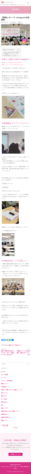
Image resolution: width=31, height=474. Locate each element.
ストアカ (3, 377)
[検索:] (15, 363)
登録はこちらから (16, 454)
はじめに (3, 371)
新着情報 (26, 466)
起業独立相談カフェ (6, 417)
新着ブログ (20, 22)
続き (2, 405)
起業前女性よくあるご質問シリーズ (10, 411)
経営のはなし (4, 402)
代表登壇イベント (5, 386)
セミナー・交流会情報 (6, 380)
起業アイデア (4, 408)
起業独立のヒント (5, 414)
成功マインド (4, 393)
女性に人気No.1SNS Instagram (11, 52)
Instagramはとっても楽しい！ (11, 55)
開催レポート (18, 345)
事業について (4, 383)
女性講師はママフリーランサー (11, 53)
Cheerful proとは (5, 466)
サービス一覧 (13, 466)
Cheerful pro (5, 22)
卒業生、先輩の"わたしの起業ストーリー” (12, 389)
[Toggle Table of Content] (17, 50)
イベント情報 (20, 466)
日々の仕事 (4, 399)
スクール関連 (4, 374)
